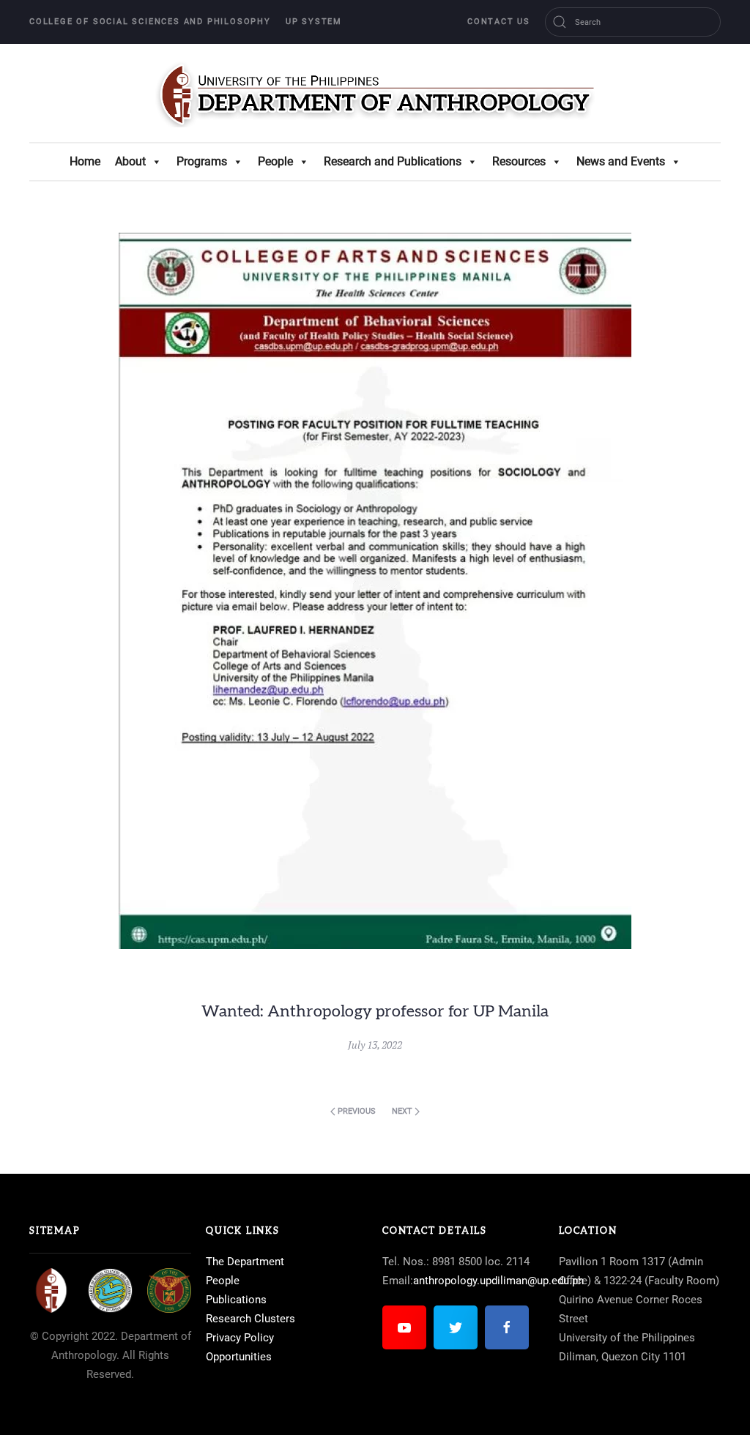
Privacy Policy (240, 1337)
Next (403, 1111)
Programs (202, 161)
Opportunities (239, 1356)
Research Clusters (250, 1318)
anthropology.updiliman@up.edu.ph (498, 1280)
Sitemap (55, 1231)
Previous (355, 1111)
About (130, 161)
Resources (519, 161)
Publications (236, 1299)
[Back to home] (375, 93)
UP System (314, 21)
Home (85, 161)
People (275, 161)
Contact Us (498, 21)
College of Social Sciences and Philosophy (150, 21)
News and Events (620, 161)
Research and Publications (392, 161)
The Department (245, 1261)
